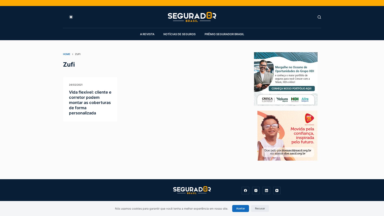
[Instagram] (256, 190)
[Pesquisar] (319, 17)
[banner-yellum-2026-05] (286, 79)
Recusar (260, 208)
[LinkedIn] (266, 190)
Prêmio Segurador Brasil (224, 34)
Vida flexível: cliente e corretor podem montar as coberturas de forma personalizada (90, 102)
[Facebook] (245, 190)
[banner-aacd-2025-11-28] (287, 135)
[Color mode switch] (71, 17)
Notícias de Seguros (179, 34)
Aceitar (240, 208)
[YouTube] (277, 190)
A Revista (147, 34)
